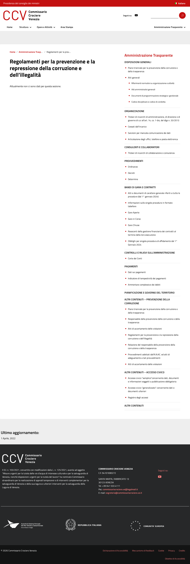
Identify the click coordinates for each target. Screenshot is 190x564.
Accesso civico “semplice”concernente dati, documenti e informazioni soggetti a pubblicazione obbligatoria (153, 379)
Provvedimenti (133, 161)
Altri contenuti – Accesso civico (144, 372)
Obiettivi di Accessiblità (175, 558)
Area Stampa (67, 27)
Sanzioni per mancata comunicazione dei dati (149, 133)
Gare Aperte (133, 212)
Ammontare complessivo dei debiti (144, 284)
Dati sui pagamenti (137, 272)
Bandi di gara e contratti (140, 187)
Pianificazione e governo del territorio (149, 292)
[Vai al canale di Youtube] (136, 15)
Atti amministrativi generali (143, 89)
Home (9, 27)
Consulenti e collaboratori (141, 147)
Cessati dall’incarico (137, 126)
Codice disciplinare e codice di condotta (148, 101)
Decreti (131, 173)
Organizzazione (134, 111)
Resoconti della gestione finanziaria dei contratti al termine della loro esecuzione (152, 233)
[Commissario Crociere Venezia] (42, 15)
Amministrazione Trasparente (168, 27)
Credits (182, 550)
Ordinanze (133, 166)
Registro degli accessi (138, 397)
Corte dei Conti (135, 258)
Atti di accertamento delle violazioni (145, 328)
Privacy (171, 550)
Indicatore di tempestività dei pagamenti (147, 278)
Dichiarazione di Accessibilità (115, 550)
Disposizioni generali (137, 62)
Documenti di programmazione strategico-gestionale (154, 95)
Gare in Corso (134, 219)
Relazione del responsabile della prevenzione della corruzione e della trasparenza (151, 346)
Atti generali (134, 77)
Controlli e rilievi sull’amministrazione (149, 253)
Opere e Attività (44, 27)
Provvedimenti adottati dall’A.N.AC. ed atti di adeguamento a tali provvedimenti (149, 356)
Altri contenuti (134, 405)
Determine (133, 179)
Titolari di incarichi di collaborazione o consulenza (151, 153)
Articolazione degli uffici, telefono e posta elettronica (153, 139)
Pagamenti (131, 266)
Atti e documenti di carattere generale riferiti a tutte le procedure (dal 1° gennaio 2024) (154, 194)
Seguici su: (127, 15)
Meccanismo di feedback (143, 550)
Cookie (161, 550)
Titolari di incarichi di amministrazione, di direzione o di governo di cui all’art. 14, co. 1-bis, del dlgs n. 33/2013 (154, 118)
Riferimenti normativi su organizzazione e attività (152, 83)
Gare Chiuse (133, 225)
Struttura (23, 27)
